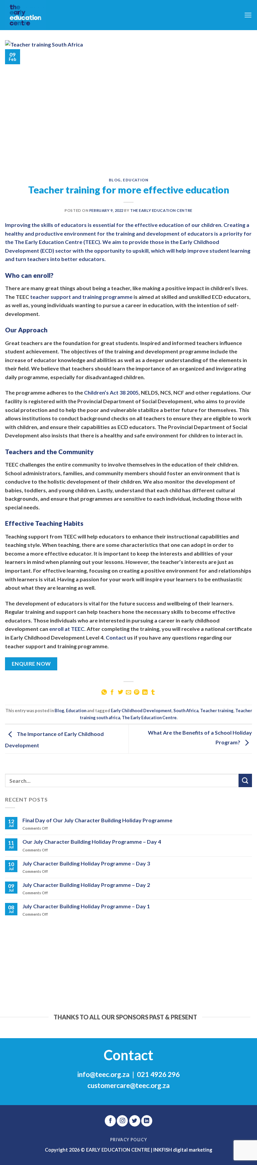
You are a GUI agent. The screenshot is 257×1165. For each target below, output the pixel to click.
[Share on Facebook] (112, 692)
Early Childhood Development (141, 710)
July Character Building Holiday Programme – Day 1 (86, 906)
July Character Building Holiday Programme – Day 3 (86, 863)
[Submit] (245, 780)
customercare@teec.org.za (128, 1085)
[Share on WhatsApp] (103, 692)
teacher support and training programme (81, 297)
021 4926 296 (158, 1074)
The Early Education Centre (161, 210)
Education (135, 180)
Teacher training (217, 710)
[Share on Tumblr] (153, 692)
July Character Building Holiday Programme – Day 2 (86, 885)
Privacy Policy (128, 1139)
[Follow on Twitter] (134, 1121)
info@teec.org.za (103, 1074)
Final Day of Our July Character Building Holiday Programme (97, 820)
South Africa (185, 710)
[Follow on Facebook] (110, 1121)
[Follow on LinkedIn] (146, 1121)
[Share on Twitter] (120, 692)
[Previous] (8, 980)
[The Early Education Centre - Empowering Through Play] (38, 15)
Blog (115, 180)
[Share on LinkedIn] (145, 692)
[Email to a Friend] (128, 692)
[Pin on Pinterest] (136, 692)
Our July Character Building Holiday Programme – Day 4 (91, 841)
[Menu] (248, 15)
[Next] (232, 980)
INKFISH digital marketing (182, 1150)
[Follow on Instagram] (122, 1121)
